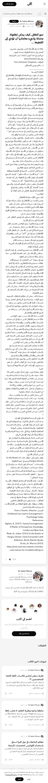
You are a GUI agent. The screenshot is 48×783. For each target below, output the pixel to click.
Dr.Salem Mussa (27, 21)
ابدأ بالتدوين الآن (24, 633)
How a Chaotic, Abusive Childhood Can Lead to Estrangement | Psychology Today (25, 514)
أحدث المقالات (39, 14)
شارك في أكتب (9, 4)
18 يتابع (20, 574)
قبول (19, 779)
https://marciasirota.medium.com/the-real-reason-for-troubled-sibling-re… (25, 548)
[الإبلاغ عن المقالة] (6, 559)
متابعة (14, 21)
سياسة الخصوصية (11, 774)
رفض (28, 779)
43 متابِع (29, 574)
